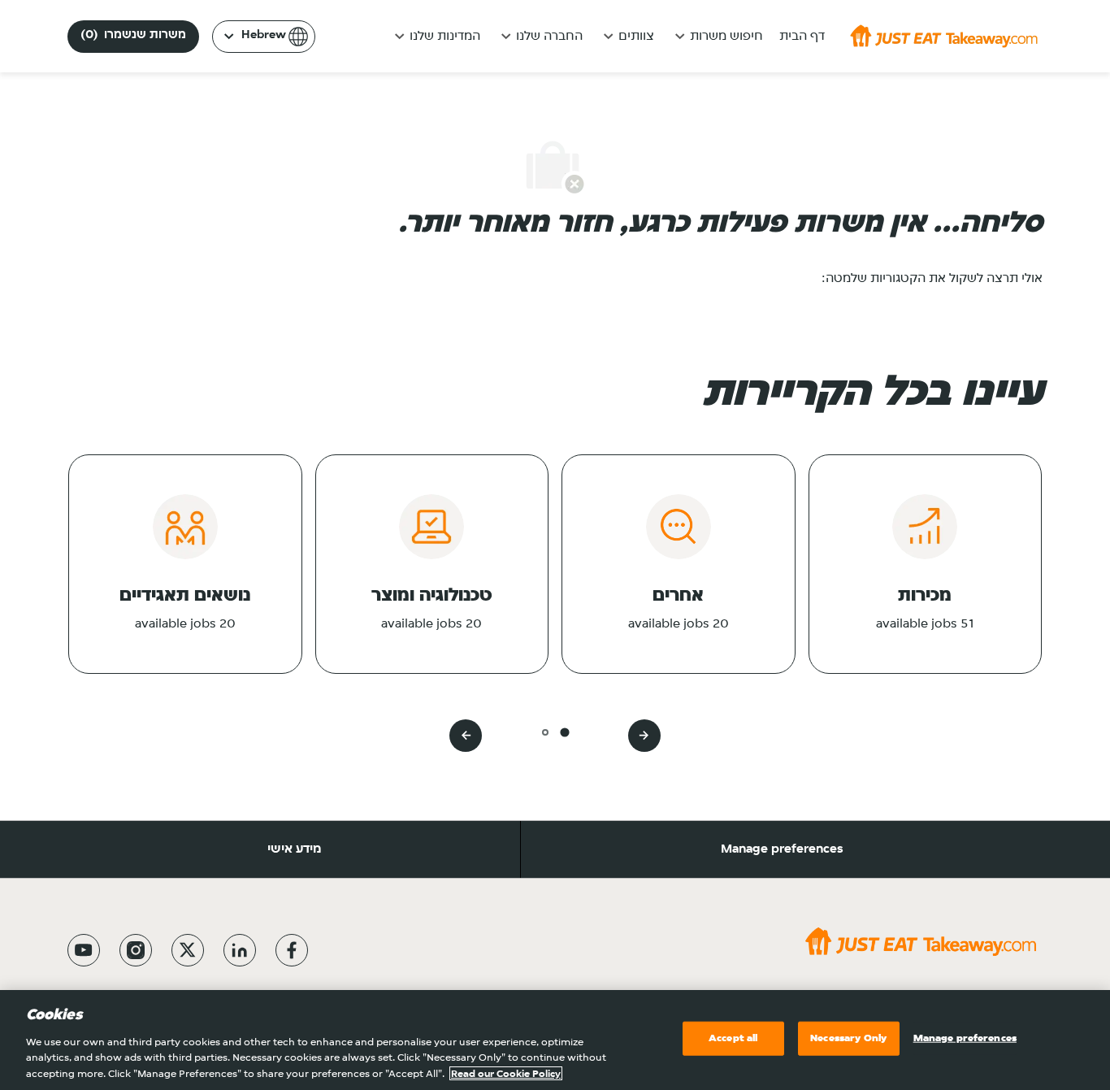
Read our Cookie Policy (506, 1073)
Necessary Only (848, 1038)
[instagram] (135, 950)
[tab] (564, 731)
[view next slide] (465, 735)
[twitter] (187, 950)
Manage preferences (782, 849)
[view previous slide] (644, 735)
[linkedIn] (239, 950)
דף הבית (802, 36)
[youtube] (83, 950)
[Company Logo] (944, 35)
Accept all (733, 1038)
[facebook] (291, 950)
